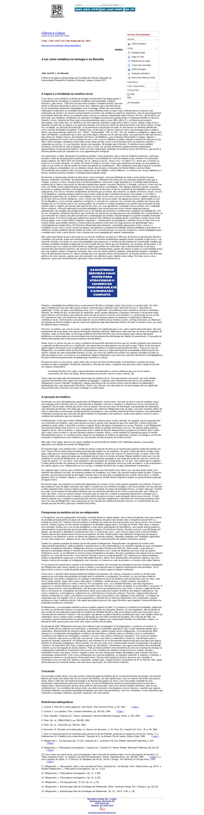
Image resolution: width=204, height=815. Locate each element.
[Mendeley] (129, 94)
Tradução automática (140, 73)
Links (135, 707)
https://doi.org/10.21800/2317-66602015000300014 (61, 45)
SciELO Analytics (138, 44)
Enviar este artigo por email (143, 78)
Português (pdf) (138, 53)
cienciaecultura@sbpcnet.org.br (102, 812)
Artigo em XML (137, 57)
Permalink (135, 103)
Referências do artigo (140, 61)
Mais (133, 94)
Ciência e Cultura (53, 33)
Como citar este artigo (141, 65)
